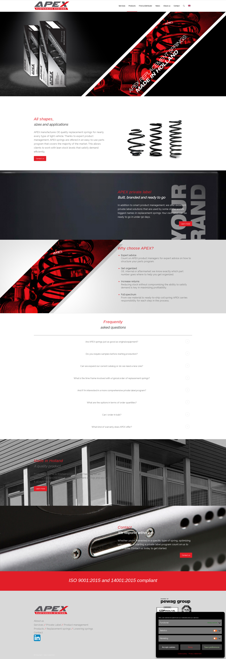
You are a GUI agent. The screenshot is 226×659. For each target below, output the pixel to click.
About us (39, 621)
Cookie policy (182, 654)
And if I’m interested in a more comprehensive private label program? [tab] (111, 390)
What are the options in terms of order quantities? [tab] (112, 402)
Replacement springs (59, 628)
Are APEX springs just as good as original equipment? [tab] (111, 341)
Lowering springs (83, 628)
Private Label (53, 624)
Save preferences (211, 647)
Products (39, 628)
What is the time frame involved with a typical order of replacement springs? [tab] (112, 378)
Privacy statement (195, 654)
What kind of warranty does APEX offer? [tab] (112, 427)
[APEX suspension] (54, 6)
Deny (190, 647)
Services (38, 624)
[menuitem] (122, 6)
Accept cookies (168, 647)
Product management (76, 624)
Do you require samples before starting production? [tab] (112, 354)
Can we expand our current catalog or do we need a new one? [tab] (111, 366)
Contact (38, 632)
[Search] (183, 6)
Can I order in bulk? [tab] (111, 414)
